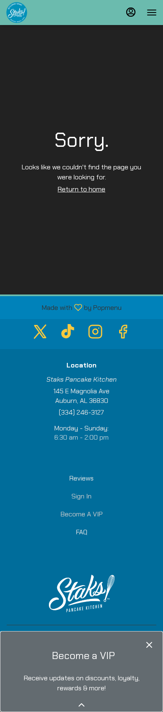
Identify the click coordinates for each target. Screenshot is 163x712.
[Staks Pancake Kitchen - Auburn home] (44, 12)
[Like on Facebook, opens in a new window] (122, 334)
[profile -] (131, 12)
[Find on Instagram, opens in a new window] (95, 334)
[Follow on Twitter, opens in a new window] (40, 334)
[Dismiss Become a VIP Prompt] (149, 645)
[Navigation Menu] (152, 12)
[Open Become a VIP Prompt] (81, 705)
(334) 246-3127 (81, 412)
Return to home (81, 189)
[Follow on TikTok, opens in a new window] (67, 334)
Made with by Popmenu (64, 307)
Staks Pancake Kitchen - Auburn (81, 593)
